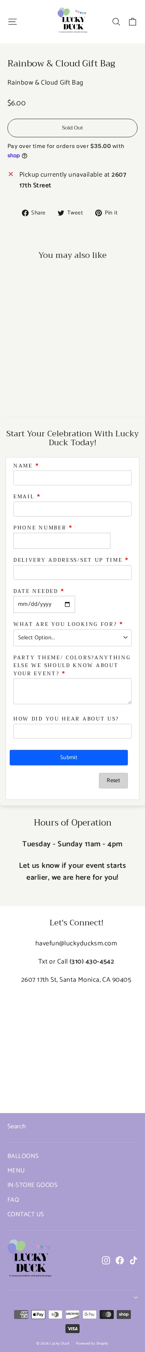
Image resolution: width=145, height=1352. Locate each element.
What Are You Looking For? (65, 624)
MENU (16, 1171)
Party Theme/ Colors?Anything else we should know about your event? (72, 666)
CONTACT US (25, 1215)
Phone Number (39, 528)
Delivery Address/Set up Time (68, 560)
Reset (113, 780)
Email (24, 497)
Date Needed (35, 591)
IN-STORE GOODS (32, 1185)
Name (23, 466)
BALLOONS (23, 1156)
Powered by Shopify (92, 1343)
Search (16, 1127)
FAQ (13, 1200)
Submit (68, 757)
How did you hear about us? (66, 719)
